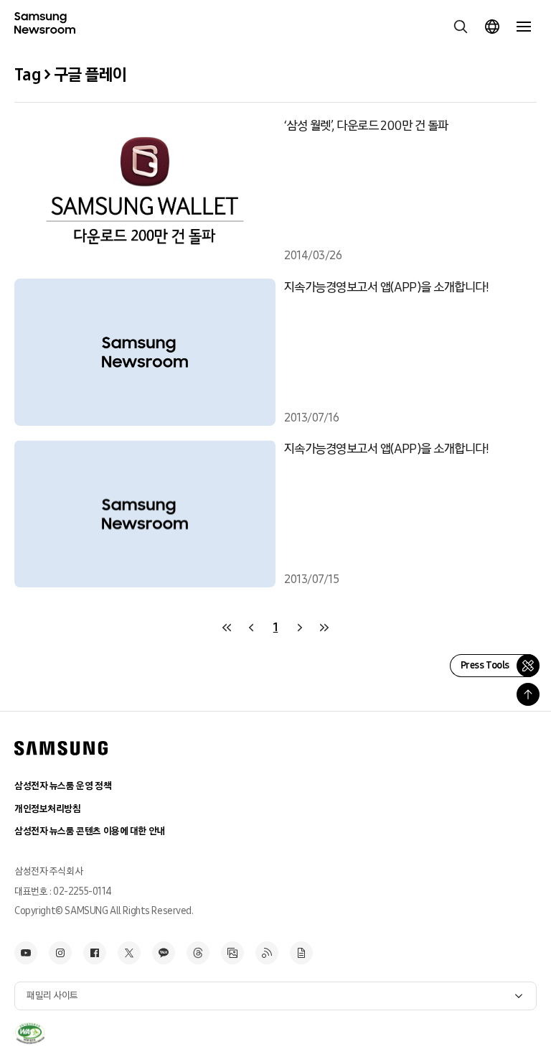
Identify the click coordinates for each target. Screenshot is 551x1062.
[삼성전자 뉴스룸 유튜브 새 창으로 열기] (25, 952)
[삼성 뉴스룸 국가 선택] (492, 26)
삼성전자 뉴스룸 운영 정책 (62, 786)
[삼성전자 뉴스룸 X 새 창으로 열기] (129, 952)
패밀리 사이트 (52, 995)
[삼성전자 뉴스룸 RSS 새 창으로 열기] (266, 952)
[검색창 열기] (461, 26)
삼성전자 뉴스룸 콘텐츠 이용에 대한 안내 (89, 831)
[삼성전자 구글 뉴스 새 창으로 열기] (301, 952)
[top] (528, 694)
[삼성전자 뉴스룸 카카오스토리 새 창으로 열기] (163, 952)
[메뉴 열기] (524, 26)
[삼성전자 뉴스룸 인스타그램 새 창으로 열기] (60, 952)
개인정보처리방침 (47, 809)
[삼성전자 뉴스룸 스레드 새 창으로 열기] (198, 952)
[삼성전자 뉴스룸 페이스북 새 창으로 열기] (94, 952)
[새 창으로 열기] (29, 1033)
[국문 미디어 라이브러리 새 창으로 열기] (232, 952)
